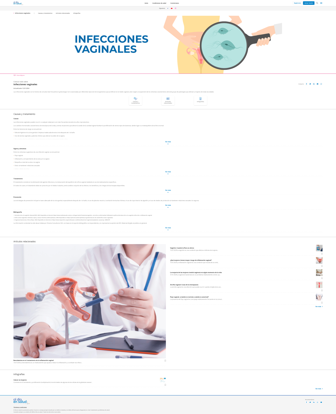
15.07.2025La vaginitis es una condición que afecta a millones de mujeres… (194, 250)
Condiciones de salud (159, 3)
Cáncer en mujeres (20, 380)
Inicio (146, 3)
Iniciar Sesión (308, 3)
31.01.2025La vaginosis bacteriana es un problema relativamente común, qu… (195, 275)
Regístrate (297, 3)
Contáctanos (174, 3)
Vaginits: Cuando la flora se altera (182, 248)
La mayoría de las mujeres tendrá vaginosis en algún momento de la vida (196, 272)
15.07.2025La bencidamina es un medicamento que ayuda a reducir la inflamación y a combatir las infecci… (47, 363)
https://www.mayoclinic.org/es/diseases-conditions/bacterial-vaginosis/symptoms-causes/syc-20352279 (81, 220)
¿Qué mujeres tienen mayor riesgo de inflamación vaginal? (191, 260)
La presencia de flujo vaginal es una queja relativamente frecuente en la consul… (196, 299)
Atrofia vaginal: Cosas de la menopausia (184, 285)
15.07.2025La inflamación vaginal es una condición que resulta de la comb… (194, 262)
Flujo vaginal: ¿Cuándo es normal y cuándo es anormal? (189, 297)
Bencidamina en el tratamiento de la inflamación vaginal (33, 360)
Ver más (318, 306)
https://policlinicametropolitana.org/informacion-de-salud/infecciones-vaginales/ (90, 217)
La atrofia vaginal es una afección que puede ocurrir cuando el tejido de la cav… (196, 287)
